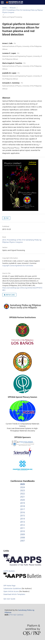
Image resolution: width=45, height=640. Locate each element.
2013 (22, 521)
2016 (22, 512)
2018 (22, 506)
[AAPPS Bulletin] (22, 578)
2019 (22, 503)
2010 (22, 531)
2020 (22, 499)
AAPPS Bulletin (9, 571)
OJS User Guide (9, 599)
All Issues (12, 8)
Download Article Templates (14, 594)
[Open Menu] (2, 2)
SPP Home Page (9, 585)
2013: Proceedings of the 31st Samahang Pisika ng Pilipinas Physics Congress (22, 11)
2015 (22, 515)
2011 (22, 528)
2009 (22, 534)
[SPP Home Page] (22, 309)
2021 (22, 496)
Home (4, 8)
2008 (22, 537)
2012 (22, 525)
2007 (22, 540)
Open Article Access (11, 591)
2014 (22, 518)
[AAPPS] (22, 565)
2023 (22, 490)
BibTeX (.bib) (10, 295)
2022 (22, 493)
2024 (22, 487)
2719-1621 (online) (16, 615)
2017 (22, 509)
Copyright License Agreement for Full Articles (17, 265)
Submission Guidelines (12, 588)
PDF (7, 218)
